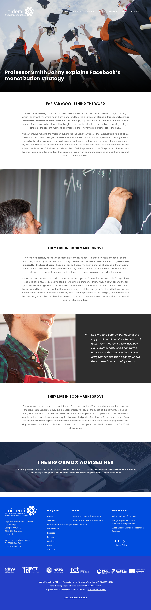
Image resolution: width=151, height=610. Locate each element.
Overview (51, 520)
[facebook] (115, 542)
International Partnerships (59, 524)
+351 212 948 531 (14, 546)
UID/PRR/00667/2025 (92, 586)
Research (89, 11)
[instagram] (124, 542)
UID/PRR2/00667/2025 (97, 590)
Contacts (136, 11)
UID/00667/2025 (106, 582)
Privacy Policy (120, 545)
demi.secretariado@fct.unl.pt (18, 540)
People (102, 11)
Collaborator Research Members (87, 520)
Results (50, 537)
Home (50, 516)
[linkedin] (119, 542)
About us (77, 11)
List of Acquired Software (75, 597)
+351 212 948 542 (14, 543)
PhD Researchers (80, 524)
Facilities (113, 11)
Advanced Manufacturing (124, 516)
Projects (51, 533)
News (124, 11)
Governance (53, 528)
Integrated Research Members (86, 516)
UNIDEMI (64, 11)
